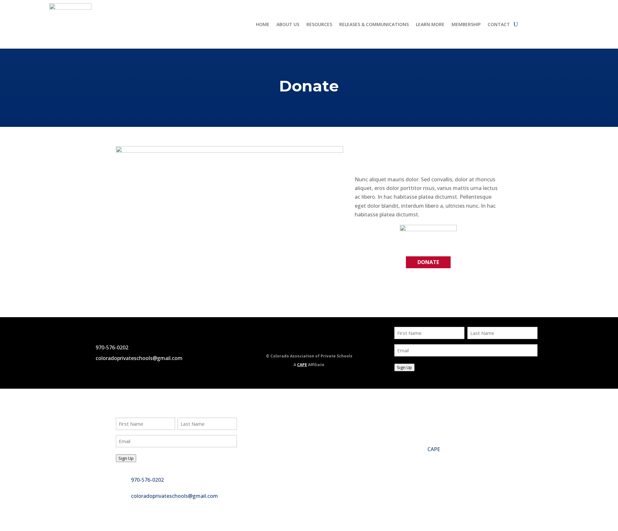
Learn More (430, 24)
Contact (499, 24)
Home (262, 24)
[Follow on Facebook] (292, 342)
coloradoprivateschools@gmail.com (139, 358)
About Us (287, 24)
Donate (428, 262)
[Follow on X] (308, 342)
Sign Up (404, 367)
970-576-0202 (112, 347)
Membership (466, 24)
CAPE (302, 364)
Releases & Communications (374, 24)
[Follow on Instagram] (323, 342)
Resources (319, 24)
